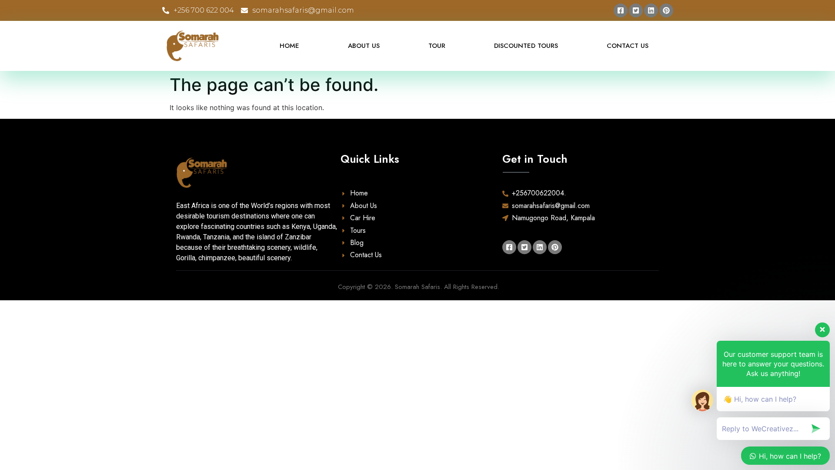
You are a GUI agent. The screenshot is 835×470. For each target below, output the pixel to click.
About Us (364, 45)
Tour (436, 45)
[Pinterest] (666, 10)
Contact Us (627, 45)
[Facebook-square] (621, 10)
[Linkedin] (651, 10)
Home (289, 45)
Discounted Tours (526, 45)
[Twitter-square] (636, 10)
